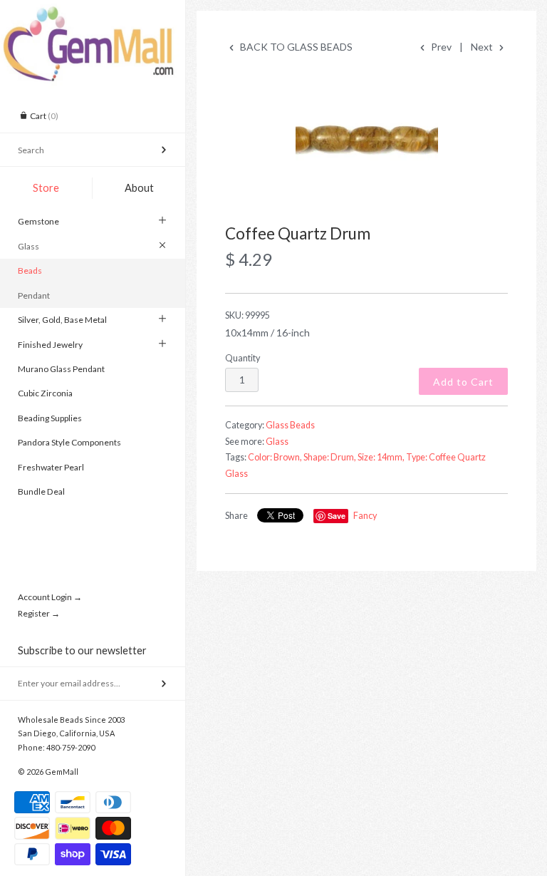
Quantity (242, 358)
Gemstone (38, 221)
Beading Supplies (50, 418)
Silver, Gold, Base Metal (62, 319)
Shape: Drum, (329, 457)
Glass (28, 246)
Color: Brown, (275, 457)
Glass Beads (290, 425)
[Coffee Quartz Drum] (366, 140)
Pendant (34, 295)
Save (336, 515)
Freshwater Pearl (51, 467)
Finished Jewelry (50, 344)
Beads (30, 270)
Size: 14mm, (381, 457)
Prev (440, 47)
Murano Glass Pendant (61, 369)
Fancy (365, 515)
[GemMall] (92, 12)
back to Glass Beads (295, 47)
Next (483, 47)
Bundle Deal (41, 491)
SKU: (247, 315)
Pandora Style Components (69, 442)
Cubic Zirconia (45, 393)
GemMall (61, 771)
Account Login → (50, 597)
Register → (39, 613)
